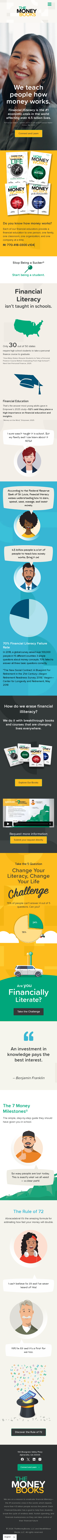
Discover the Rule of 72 (28, 1432)
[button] (49, 4)
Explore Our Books (28, 782)
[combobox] (10, 1537)
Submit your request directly (28, 840)
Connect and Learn (29, 133)
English (8, 1537)
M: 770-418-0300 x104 (18, 245)
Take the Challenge (28, 1011)
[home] (28, 11)
